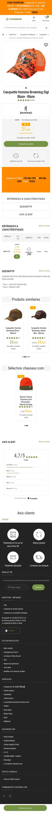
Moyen (11, 477)
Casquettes (43, 34)
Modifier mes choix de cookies (14, 671)
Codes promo (8, 698)
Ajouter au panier (26, 144)
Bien (10, 471)
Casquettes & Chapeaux (27, 34)
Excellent (11, 465)
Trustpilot (5, 519)
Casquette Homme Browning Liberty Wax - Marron (38, 330)
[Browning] (26, 110)
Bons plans (8, 710)
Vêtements (12, 34)
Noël (5, 717)
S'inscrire (38, 587)
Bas (10, 483)
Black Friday (8, 714)
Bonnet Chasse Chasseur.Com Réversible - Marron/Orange (26, 399)
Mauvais (11, 488)
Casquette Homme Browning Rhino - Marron (13, 330)
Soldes (6, 706)
